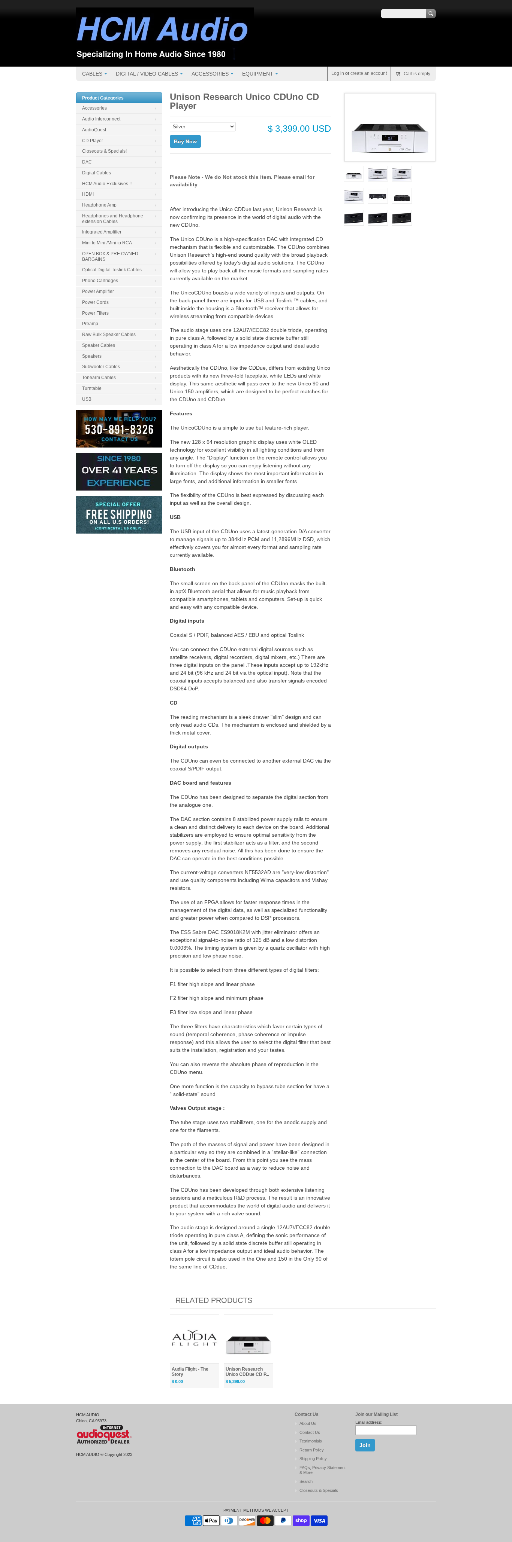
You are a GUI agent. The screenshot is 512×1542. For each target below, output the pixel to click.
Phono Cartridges (100, 280)
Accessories (210, 74)
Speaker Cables (98, 345)
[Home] (165, 55)
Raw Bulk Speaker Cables (109, 334)
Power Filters (95, 313)
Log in (337, 73)
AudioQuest (94, 129)
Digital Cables (96, 172)
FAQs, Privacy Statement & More (322, 1470)
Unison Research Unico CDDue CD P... (247, 1372)
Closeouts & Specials (318, 1490)
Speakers (92, 356)
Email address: (368, 1422)
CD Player (92, 140)
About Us (307, 1423)
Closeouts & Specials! (104, 151)
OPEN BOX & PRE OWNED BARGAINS (110, 256)
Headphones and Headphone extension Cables (112, 218)
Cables (92, 74)
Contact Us (309, 1432)
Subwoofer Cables (101, 366)
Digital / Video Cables (147, 74)
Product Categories (103, 98)
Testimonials (310, 1441)
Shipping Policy (313, 1458)
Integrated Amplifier (101, 232)
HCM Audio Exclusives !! (107, 183)
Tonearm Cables (99, 377)
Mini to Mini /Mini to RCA (107, 242)
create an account (368, 73)
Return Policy (311, 1450)
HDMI (88, 194)
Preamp (90, 323)
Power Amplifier (98, 291)
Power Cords (95, 302)
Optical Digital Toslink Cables (112, 269)
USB (86, 399)
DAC (87, 162)
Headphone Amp (99, 205)
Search (306, 1481)
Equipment (257, 74)
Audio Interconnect (101, 119)
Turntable (92, 388)
